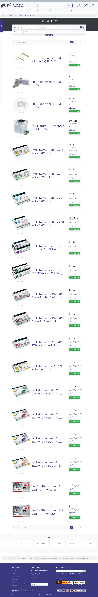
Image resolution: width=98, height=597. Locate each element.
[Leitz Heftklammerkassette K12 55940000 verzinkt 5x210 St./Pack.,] (21, 415)
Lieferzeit (15, 585)
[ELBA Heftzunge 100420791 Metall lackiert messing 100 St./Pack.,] (21, 58)
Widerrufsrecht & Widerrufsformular (20, 583)
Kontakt (78, 1)
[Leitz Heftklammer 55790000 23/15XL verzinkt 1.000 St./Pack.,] (21, 223)
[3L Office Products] (73, 543)
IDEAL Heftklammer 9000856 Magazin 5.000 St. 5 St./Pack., (48, 127)
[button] (87, 6)
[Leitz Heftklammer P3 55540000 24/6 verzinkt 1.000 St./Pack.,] (21, 367)
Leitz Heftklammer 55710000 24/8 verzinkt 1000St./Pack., (46, 175)
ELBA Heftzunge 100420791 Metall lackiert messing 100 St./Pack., (46, 59)
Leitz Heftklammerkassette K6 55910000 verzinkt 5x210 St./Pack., (47, 440)
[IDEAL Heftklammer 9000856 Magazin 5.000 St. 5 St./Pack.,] (21, 126)
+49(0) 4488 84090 (10, 1)
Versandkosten (80, 56)
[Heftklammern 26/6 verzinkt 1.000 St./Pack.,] (21, 104)
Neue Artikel (49, 11)
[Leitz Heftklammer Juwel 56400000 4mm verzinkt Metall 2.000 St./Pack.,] (21, 295)
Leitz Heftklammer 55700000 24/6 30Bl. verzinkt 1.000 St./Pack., (49, 151)
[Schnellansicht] (70, 61)
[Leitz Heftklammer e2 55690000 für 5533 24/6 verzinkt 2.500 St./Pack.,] (21, 271)
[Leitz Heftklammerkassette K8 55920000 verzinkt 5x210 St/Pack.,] (21, 463)
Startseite (15, 11)
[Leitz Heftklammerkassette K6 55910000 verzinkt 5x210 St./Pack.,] (21, 439)
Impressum (84, 1)
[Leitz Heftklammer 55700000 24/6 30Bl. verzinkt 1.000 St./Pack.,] (21, 150)
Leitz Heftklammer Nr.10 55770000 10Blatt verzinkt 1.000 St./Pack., (47, 343)
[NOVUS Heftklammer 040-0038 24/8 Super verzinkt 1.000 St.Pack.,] (21, 511)
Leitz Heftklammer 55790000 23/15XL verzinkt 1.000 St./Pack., (48, 223)
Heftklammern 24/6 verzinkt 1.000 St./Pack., (46, 83)
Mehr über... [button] (31, 11)
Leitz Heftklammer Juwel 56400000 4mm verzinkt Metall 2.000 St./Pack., (47, 295)
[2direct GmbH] (41, 543)
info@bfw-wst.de (34, 577)
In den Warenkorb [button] (74, 65)
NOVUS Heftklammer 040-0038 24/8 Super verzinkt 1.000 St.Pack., (47, 512)
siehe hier (85, 558)
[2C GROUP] (24, 543)
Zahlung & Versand (17, 576)
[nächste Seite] (83, 42)
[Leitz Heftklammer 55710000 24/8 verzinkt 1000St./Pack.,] (21, 174)
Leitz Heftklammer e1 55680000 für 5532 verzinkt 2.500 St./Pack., (47, 247)
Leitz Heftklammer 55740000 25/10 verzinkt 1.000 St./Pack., (47, 199)
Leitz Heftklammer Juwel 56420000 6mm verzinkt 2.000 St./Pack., (47, 319)
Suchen (70, 5)
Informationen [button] (39, 11)
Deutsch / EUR (93, 1)
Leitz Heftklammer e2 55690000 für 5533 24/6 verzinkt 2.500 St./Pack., (47, 271)
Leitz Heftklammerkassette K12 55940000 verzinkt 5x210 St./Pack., (47, 415)
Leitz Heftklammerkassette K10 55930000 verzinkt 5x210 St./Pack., (47, 391)
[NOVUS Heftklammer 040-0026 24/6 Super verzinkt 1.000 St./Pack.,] (21, 487)
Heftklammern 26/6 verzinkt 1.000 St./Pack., (46, 105)
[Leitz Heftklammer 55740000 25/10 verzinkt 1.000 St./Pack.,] (21, 199)
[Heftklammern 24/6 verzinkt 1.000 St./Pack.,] (21, 82)
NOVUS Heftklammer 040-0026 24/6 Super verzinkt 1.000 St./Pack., (47, 488)
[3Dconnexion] (57, 543)
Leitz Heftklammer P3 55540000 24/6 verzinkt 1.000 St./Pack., (48, 367)
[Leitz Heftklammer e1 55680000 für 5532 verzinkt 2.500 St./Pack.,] (21, 247)
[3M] (90, 543)
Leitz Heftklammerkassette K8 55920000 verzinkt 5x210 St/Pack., (46, 464)
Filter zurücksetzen (49, 35)
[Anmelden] (84, 571)
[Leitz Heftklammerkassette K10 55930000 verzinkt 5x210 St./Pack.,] (21, 391)
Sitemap (14, 570)
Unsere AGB (15, 579)
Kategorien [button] (22, 11)
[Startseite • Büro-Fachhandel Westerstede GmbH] (12, 5)
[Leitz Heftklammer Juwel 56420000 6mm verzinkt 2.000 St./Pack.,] (21, 319)
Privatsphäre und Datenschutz (19, 578)
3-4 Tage (75, 58)
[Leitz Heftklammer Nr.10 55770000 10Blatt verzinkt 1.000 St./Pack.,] (21, 343)
